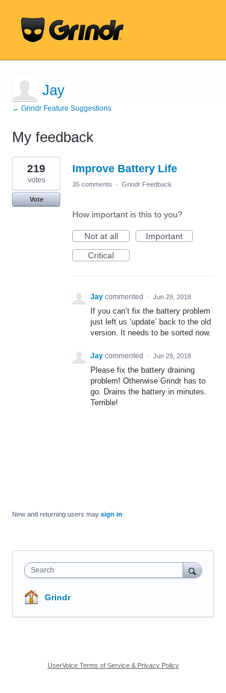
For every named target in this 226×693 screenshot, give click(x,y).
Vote (36, 199)
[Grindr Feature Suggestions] (72, 30)
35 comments (92, 184)
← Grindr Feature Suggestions (61, 108)
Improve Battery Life (124, 169)
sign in (111, 514)
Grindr (58, 597)
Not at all (107, 236)
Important (169, 236)
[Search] (192, 569)
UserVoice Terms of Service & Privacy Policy (113, 665)
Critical (109, 255)
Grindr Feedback (147, 184)
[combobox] (106, 570)
